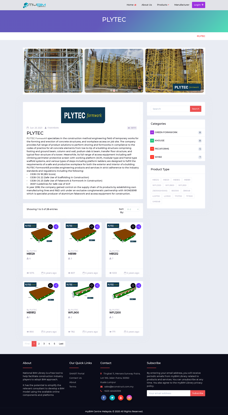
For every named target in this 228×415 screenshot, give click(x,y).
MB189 (187, 180)
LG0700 (156, 196)
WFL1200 (156, 185)
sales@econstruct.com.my (119, 386)
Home (130, 4)
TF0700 (178, 196)
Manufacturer (181, 4)
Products (162, 4)
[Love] (50, 226)
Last (61, 343)
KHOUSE (178, 140)
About (72, 382)
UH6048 (156, 201)
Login (197, 4)
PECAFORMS (178, 148)
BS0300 (175, 191)
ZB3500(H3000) (159, 191)
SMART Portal (76, 373)
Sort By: (121, 211)
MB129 (166, 180)
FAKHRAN (53, 127)
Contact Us (75, 378)
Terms (72, 386)
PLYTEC (201, 36)
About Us (147, 4)
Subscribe (197, 393)
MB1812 (176, 180)
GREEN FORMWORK (178, 132)
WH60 (178, 157)
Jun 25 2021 (36, 127)
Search (195, 108)
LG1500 (167, 196)
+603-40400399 (112, 391)
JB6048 (186, 191)
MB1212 (155, 180)
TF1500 (189, 196)
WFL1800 (169, 185)
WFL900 (182, 185)
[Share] (56, 226)
